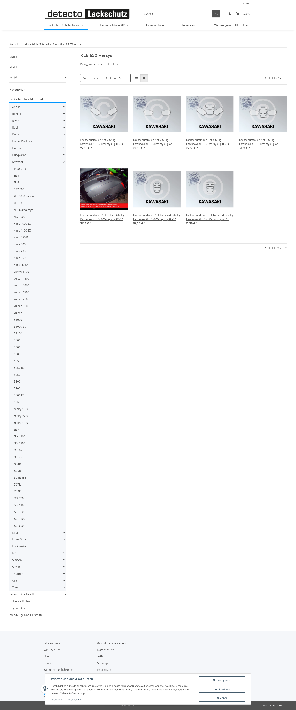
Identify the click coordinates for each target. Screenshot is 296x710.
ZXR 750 (19, 498)
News (246, 3)
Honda (16, 148)
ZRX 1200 (19, 443)
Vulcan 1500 (21, 278)
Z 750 (17, 375)
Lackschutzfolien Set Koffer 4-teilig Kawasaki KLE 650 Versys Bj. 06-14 (102, 217)
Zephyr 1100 (21, 409)
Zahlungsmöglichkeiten (59, 670)
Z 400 (17, 347)
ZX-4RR (18, 464)
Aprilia (16, 107)
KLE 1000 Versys (24, 196)
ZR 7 (16, 429)
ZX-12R (18, 457)
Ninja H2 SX (21, 265)
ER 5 (16, 175)
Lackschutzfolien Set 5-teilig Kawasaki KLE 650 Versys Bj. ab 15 (260, 142)
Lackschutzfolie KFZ (21, 594)
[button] (230, 14)
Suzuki (16, 567)
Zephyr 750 (21, 423)
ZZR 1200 (19, 512)
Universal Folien (19, 601)
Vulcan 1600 (21, 285)
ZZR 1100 (19, 505)
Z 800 (17, 381)
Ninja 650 (20, 258)
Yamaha (17, 587)
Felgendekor (17, 608)
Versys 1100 (21, 272)
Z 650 (17, 361)
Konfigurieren (222, 689)
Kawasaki (18, 162)
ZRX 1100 (19, 436)
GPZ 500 (19, 189)
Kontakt (49, 663)
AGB (100, 656)
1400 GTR (20, 169)
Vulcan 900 (21, 306)
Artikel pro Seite (115, 78)
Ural (15, 580)
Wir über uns (52, 650)
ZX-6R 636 (20, 478)
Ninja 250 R (21, 237)
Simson (17, 560)
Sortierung (89, 78)
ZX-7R (17, 484)
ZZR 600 (19, 526)
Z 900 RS (19, 395)
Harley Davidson (22, 141)
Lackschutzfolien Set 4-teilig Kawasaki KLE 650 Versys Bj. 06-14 (207, 142)
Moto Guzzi (19, 539)
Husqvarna (19, 155)
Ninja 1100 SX (22, 230)
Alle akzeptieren (222, 680)
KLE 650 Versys (23, 210)
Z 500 (17, 354)
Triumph (17, 574)
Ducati (16, 134)
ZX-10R (18, 450)
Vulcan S (19, 313)
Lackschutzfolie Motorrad (26, 99)
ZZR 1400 (19, 519)
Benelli (16, 114)
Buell (15, 127)
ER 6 (16, 182)
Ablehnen (222, 697)
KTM (15, 532)
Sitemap (102, 663)
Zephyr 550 (21, 416)
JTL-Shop (278, 705)
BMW (15, 121)
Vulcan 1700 (21, 292)
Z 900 (17, 388)
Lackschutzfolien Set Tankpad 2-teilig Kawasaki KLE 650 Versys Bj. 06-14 (156, 217)
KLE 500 (18, 203)
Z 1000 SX (20, 326)
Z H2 (16, 402)
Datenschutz (74, 699)
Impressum (57, 699)
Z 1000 (18, 320)
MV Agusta (19, 546)
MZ (14, 553)
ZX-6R (17, 471)
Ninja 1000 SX (22, 224)
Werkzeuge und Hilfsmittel (26, 615)
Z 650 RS (19, 368)
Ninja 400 (20, 251)
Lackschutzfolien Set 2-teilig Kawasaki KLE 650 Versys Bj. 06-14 (101, 142)
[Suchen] (216, 13)
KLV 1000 (19, 217)
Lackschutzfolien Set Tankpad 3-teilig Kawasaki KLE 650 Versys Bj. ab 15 (209, 217)
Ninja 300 (20, 244)
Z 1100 (18, 333)
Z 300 (17, 340)
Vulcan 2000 (21, 299)
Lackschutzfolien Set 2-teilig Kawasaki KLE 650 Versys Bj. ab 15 (154, 142)
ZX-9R (17, 491)
